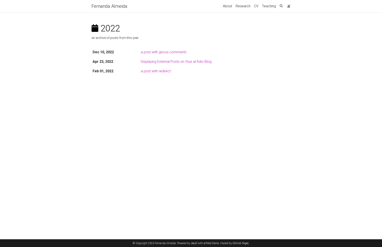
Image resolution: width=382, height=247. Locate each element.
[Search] (281, 6)
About (227, 6)
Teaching (269, 6)
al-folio (207, 243)
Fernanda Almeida (109, 6)
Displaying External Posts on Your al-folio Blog (176, 61)
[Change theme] (287, 5)
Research (243, 6)
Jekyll (194, 243)
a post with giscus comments (164, 52)
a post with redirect (156, 71)
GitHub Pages (241, 243)
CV (256, 6)
